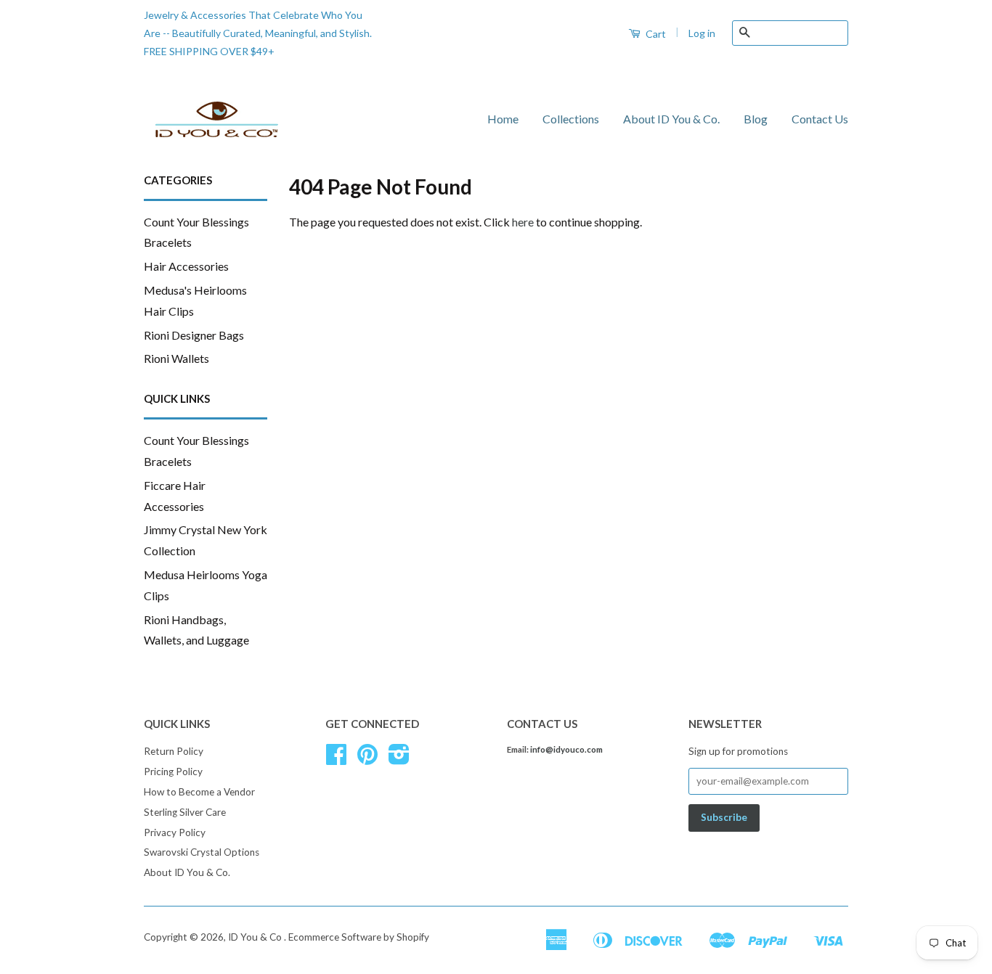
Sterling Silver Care (185, 812)
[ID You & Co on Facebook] (336, 759)
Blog (756, 119)
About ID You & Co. (671, 119)
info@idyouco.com (566, 749)
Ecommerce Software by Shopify (358, 937)
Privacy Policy (175, 832)
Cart (654, 34)
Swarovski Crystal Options (201, 852)
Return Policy (173, 751)
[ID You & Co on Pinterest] (367, 759)
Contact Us (820, 119)
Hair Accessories (186, 266)
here (523, 222)
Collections (570, 119)
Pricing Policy (173, 771)
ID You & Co (256, 937)
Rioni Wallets (176, 358)
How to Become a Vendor (199, 792)
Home (503, 119)
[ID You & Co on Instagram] (399, 759)
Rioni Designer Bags (194, 335)
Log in (701, 33)
